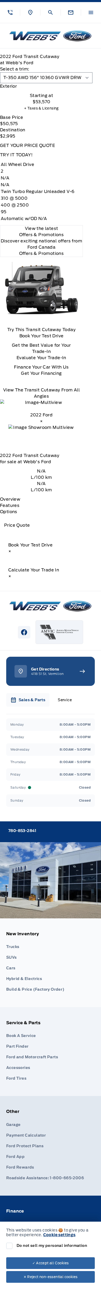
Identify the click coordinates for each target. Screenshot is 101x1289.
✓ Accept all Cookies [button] (50, 1263)
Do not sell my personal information (52, 1245)
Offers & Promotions (41, 253)
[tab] (41, 86)
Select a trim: (14, 69)
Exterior (8, 86)
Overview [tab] (10, 499)
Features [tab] (9, 505)
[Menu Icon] (91, 12)
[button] (10, 12)
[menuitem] (50, 962)
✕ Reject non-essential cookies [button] (51, 1277)
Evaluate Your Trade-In (41, 357)
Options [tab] (8, 511)
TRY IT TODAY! (16, 154)
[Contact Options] (71, 12)
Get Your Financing (41, 373)
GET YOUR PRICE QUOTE (27, 145)
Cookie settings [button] (59, 1235)
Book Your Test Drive (41, 335)
